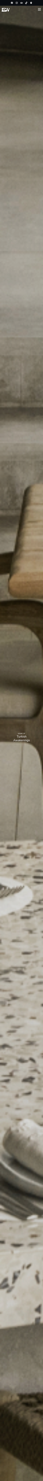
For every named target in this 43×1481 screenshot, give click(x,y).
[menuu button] (39, 9)
